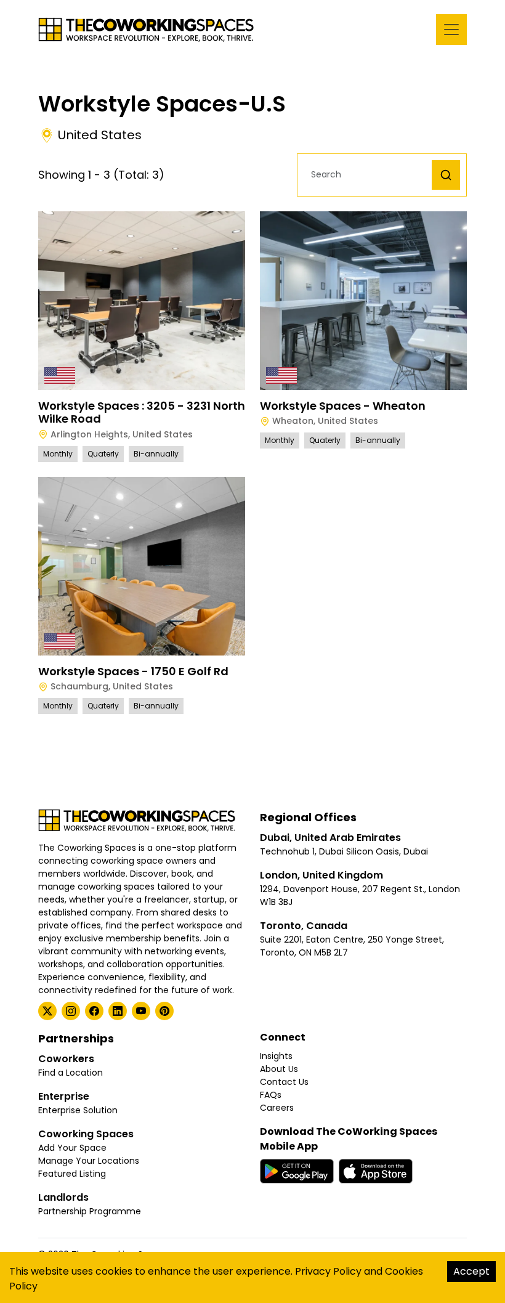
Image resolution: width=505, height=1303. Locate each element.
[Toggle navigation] (451, 29)
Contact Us (284, 1082)
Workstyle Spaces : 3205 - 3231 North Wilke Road (141, 412)
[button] (368, 174)
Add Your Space (72, 1148)
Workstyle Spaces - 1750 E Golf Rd (133, 671)
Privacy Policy (328, 1271)
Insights (276, 1056)
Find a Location (70, 1072)
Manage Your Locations (88, 1161)
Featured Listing (72, 1173)
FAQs (270, 1095)
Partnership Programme (89, 1211)
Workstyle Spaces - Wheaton (343, 405)
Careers (277, 1108)
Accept (471, 1271)
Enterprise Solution (78, 1110)
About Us (279, 1069)
